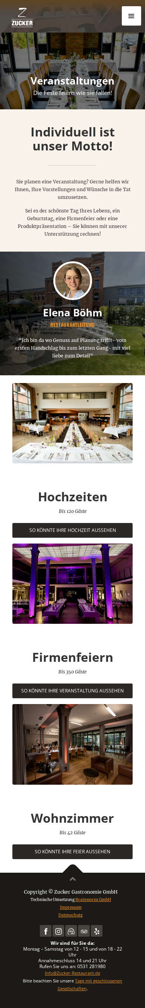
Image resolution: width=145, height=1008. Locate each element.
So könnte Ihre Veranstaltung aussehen (72, 690)
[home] (46, 17)
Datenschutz (70, 915)
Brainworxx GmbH (93, 899)
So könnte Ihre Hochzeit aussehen (72, 530)
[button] (131, 16)
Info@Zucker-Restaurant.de (72, 973)
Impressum (71, 907)
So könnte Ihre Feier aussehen (72, 851)
